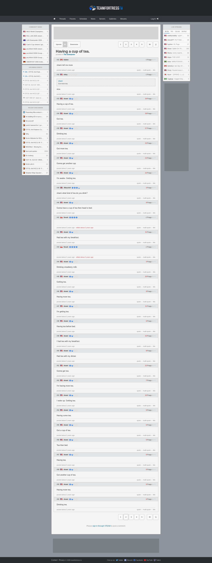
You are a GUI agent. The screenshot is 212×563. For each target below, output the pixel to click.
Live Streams (176, 27)
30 (150, 44)
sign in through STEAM (101, 526)
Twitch (158, 560)
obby (65, 74)
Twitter (120, 560)
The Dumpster (69, 54)
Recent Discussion (35, 108)
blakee (66, 60)
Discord (129, 560)
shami (66, 98)
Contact (54, 560)
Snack (66, 217)
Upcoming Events (35, 67)
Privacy (62, 560)
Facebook (139, 560)
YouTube (149, 560)
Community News (35, 27)
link (154, 70)
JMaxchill (67, 188)
